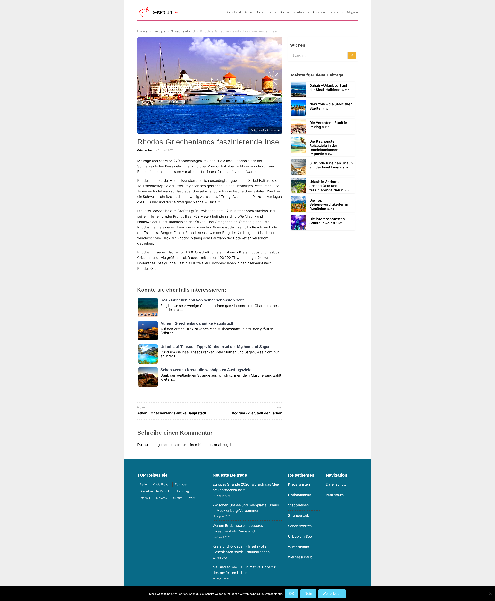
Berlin (143, 484)
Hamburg (183, 491)
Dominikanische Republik (155, 491)
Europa (271, 12)
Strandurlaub (298, 515)
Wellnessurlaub (300, 557)
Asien (260, 12)
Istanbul (145, 498)
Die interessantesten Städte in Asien (327, 221)
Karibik (284, 12)
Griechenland (145, 150)
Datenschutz (336, 484)
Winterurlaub (298, 547)
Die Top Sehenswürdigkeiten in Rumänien (328, 204)
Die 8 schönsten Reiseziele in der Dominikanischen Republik (323, 147)
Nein (308, 594)
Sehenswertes (300, 526)
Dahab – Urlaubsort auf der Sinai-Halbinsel (328, 87)
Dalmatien (181, 484)
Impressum (335, 495)
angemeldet (163, 445)
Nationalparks (299, 495)
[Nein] (490, 594)
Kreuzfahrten (299, 484)
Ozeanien (319, 12)
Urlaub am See (300, 536)
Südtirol (178, 498)
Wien (192, 498)
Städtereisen (298, 505)
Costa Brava (161, 484)
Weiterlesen (332, 594)
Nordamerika (301, 12)
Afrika (249, 12)
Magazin (352, 12)
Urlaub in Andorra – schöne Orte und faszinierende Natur (326, 186)
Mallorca (161, 498)
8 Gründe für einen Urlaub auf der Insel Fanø (331, 165)
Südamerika (336, 12)
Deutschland (233, 12)
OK (291, 594)
